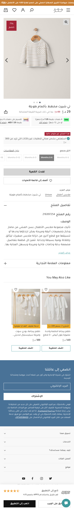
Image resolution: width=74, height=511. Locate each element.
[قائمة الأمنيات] (46, 289)
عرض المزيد (64, 253)
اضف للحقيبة (56, 348)
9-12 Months (14, 158)
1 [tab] (40, 102)
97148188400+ (21, 417)
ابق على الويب (54, 504)
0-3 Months (63, 158)
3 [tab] (34, 102)
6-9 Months (30, 158)
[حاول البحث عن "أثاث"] (31, 10)
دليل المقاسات (11, 151)
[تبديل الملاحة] (68, 10)
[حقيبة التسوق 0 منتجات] (6, 10)
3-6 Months (46, 158)
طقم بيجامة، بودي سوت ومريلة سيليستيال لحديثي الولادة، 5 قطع (27, 333)
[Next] (6, 60)
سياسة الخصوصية (46, 411)
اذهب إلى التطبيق (19, 504)
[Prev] (67, 60)
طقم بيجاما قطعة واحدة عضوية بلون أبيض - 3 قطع (56, 333)
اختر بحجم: (65, 151)
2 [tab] (37, 102)
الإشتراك (37, 396)
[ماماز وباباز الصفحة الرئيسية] (58, 10)
